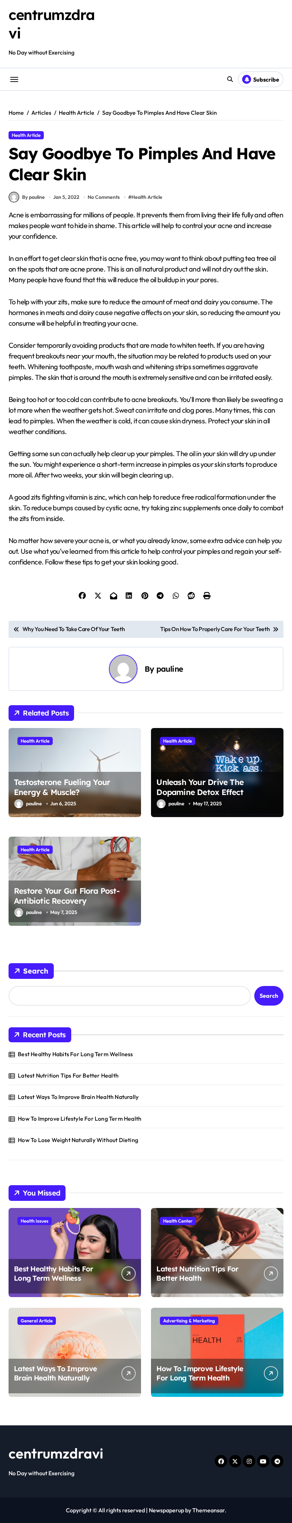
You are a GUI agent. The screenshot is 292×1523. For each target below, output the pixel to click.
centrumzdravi (56, 1453)
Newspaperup (166, 1510)
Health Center (178, 1221)
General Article (37, 1320)
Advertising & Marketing (189, 1320)
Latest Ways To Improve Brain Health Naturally (78, 1096)
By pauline (33, 197)
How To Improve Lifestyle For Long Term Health (79, 1118)
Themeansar (208, 1510)
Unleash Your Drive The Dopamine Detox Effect (200, 787)
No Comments (104, 197)
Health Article (26, 135)
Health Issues (34, 1221)
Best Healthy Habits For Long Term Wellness (75, 1054)
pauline (169, 668)
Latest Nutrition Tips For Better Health (68, 1075)
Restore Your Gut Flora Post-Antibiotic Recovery (66, 896)
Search (35, 970)
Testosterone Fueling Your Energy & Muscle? (62, 787)
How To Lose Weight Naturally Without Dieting (78, 1139)
